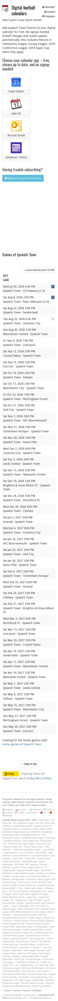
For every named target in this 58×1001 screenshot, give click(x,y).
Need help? (50, 7)
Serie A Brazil (8, 941)
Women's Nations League (32, 983)
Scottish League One (24, 932)
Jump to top (30, 764)
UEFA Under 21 (43, 971)
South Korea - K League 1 (30, 947)
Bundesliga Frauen (10, 835)
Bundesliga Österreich (31, 835)
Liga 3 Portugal (35, 900)
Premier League (34, 918)
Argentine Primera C (11, 829)
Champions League (12, 841)
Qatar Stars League (24, 926)
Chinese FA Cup (43, 844)
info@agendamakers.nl (40, 998)
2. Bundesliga (43, 820)
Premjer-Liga (49, 918)
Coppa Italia (17, 858)
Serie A (49, 938)
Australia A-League (30, 829)
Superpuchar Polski (30, 956)
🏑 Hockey (32, 812)
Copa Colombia (26, 852)
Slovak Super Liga (10, 944)
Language (50, 16)
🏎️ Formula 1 (21, 809)
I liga (20, 888)
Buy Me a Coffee (41, 778)
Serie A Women (22, 941)
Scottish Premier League (13, 935)
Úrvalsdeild (24, 977)
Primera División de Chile (13, 924)
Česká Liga (50, 838)
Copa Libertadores (20, 855)
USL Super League (23, 980)
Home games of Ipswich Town (21, 744)
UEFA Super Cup (28, 971)
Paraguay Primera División (14, 918)
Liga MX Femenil (32, 903)
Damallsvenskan (29, 861)
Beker (42, 829)
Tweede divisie (26, 965)
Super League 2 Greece (34, 950)
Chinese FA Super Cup (12, 846)
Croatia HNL (29, 858)
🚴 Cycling (7, 812)
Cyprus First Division (11, 861)
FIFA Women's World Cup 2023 (32, 882)
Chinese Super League (33, 846)
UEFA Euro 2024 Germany (32, 968)
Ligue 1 (7, 906)
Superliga (15, 956)
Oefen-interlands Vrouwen (25, 915)
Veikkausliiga (38, 980)
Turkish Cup (46, 962)
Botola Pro (36, 832)
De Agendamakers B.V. (17, 998)
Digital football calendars (23, 10)
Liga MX (20, 903)
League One (43, 897)
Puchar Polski (8, 926)
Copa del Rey (41, 852)
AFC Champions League (23, 823)
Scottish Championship (32, 929)
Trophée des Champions (28, 962)
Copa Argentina (10, 852)
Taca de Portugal (33, 959)
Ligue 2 (15, 906)
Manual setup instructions (24, 178)
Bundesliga (47, 832)
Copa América (48, 849)
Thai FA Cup (47, 959)
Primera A (8, 921)
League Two (7, 900)
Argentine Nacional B (22, 826)
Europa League (19, 876)
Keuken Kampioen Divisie (13, 897)
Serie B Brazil (44, 941)
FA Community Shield (36, 876)
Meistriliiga (25, 906)
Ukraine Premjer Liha (37, 974)
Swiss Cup (19, 959)
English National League (24, 873)
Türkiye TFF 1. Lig (10, 965)
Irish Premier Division (18, 891)
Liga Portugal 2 (48, 903)
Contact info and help (11, 995)
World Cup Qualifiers (41, 986)
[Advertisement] (29, 215)
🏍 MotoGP (35, 809)
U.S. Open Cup (41, 965)
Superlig (6, 956)
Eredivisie (40, 873)
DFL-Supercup (32, 864)
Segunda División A (19, 938)
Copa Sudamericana (40, 855)
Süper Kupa (17, 950)
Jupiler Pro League (40, 894)
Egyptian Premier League (28, 870)
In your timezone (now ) (40, 269)
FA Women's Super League (38, 879)
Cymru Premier (43, 858)
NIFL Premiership (25, 909)
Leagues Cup (21, 900)
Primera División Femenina (38, 924)
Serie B (34, 941)
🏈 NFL (43, 812)
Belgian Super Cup (21, 832)
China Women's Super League (21, 844)
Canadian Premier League (32, 838)
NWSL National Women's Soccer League (28, 912)
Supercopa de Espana (27, 953)
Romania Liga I (41, 926)
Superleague (44, 953)
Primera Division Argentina (42, 921)
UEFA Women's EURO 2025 (14, 974)
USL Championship (38, 977)
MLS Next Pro (43, 906)
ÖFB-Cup (43, 915)
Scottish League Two (43, 932)
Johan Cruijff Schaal (21, 894)
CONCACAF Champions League (26, 849)
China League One (30, 841)
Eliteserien (7, 873)
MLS (33, 906)
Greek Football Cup (26, 885)
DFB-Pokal (19, 864)
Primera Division (21, 921)
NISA (37, 909)
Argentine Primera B (43, 826)
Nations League (9, 909)
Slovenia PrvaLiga (27, 944)
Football (51, 11)
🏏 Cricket (19, 812)
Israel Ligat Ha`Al (38, 891)
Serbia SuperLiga (37, 938)
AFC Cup (39, 823)
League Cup (31, 897)
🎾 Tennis (47, 809)
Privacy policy (30, 995)
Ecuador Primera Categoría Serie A (27, 867)
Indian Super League (33, 888)
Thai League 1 (8, 962)
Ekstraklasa (46, 870)
